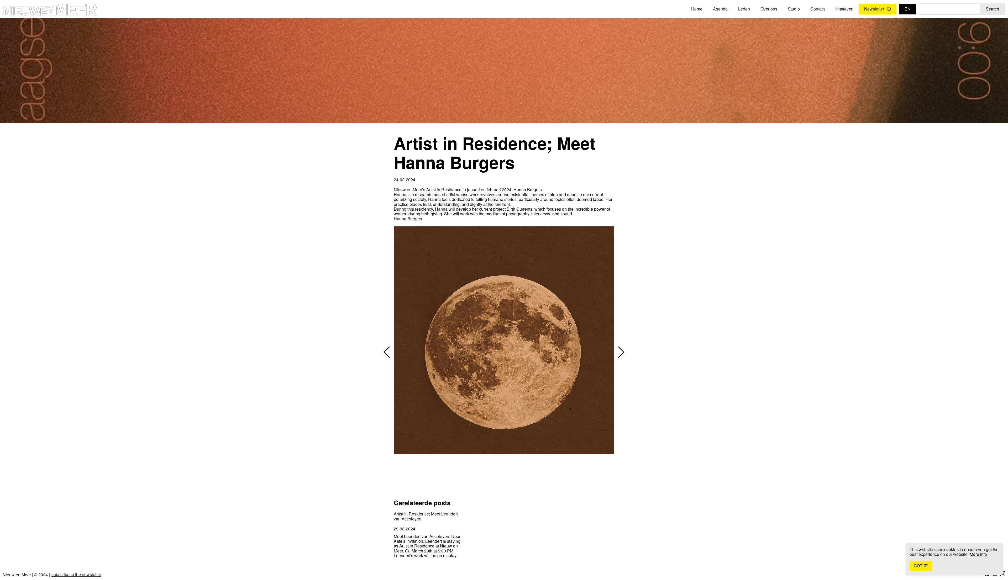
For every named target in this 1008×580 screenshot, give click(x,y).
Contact (817, 9)
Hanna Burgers (408, 219)
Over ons (768, 9)
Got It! (921, 566)
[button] (386, 352)
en (908, 9)
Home (696, 9)
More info (978, 554)
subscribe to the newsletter (76, 574)
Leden (744, 9)
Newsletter (874, 9)
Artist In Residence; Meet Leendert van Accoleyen (426, 516)
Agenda (720, 9)
